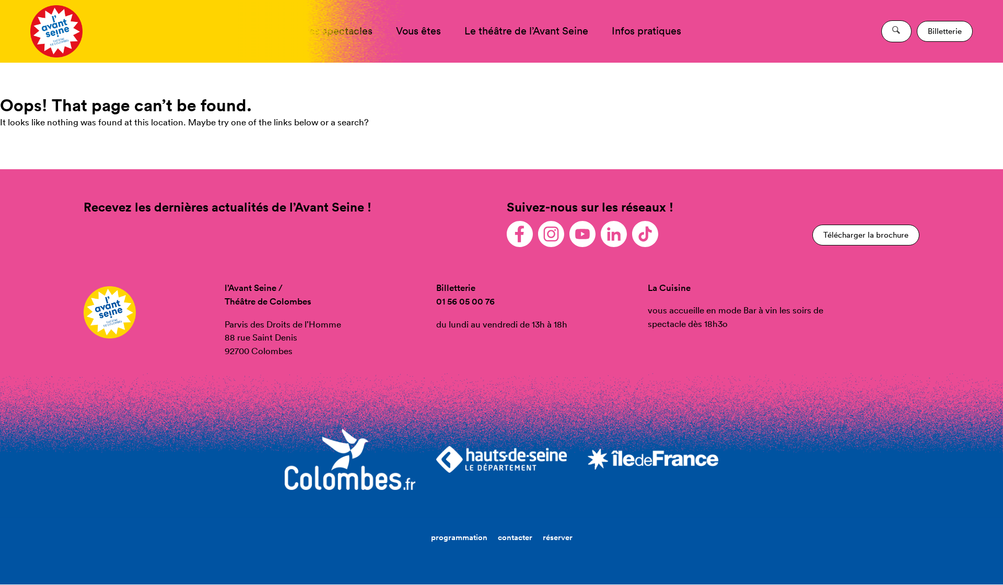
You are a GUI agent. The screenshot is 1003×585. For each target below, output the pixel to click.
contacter (515, 537)
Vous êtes (418, 31)
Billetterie (945, 31)
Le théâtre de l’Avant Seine (526, 31)
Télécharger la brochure (865, 235)
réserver (558, 537)
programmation (459, 537)
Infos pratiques (646, 31)
